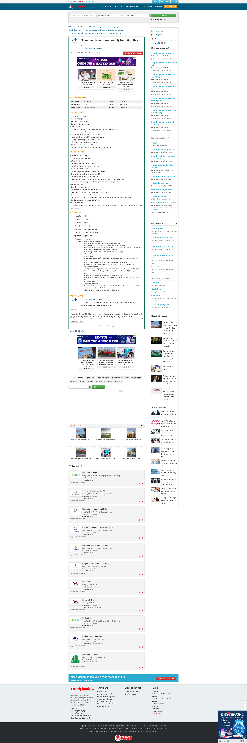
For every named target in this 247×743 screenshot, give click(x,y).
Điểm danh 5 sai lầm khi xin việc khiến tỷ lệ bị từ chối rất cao (168, 432)
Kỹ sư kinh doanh (89, 600)
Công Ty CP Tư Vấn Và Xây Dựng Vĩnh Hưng (162, 241)
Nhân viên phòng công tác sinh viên (163, 176)
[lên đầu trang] (245, 705)
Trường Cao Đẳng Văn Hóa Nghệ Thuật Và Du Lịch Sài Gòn (163, 171)
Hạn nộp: (111, 108)
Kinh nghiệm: (76, 104)
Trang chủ (90, 2)
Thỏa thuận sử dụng (78, 711)
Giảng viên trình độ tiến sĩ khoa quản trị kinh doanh (163, 87)
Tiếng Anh (72, 381)
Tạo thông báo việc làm (106, 701)
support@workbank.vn (159, 703)
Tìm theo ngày (99, 387)
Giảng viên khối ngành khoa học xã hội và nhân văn (163, 157)
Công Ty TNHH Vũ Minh (158, 285)
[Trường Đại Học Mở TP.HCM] (74, 40)
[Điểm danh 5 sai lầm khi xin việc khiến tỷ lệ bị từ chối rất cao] (155, 431)
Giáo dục (90, 381)
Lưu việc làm (158, 31)
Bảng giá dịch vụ (104, 706)
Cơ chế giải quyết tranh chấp (81, 718)
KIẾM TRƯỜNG (165, 1)
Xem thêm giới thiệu (77, 321)
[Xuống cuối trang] (245, 709)
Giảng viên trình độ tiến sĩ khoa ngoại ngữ (164, 64)
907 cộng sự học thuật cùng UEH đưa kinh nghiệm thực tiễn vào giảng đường (95, 27)
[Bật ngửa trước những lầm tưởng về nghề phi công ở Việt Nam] (155, 480)
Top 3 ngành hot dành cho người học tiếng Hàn (168, 442)
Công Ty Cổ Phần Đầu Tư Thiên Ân (161, 279)
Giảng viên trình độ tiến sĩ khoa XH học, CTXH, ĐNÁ (163, 75)
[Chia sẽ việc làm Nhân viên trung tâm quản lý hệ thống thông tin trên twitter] (82, 331)
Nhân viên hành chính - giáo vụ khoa (163, 203)
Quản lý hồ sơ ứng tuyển (106, 697)
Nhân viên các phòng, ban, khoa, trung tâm (162, 166)
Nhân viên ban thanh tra (159, 183)
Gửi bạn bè (158, 35)
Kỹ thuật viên (87, 618)
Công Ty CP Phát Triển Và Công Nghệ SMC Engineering (164, 232)
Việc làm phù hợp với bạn (107, 704)
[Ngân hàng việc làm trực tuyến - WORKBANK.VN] (77, 6)
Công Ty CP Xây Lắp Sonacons (160, 307)
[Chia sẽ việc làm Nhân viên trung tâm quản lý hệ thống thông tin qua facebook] (76, 331)
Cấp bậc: (111, 101)
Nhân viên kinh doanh (90, 654)
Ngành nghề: (76, 108)
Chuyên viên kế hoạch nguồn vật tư (95, 563)
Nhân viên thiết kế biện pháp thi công (96, 545)
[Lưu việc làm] (140, 484)
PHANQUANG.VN (132, 692)
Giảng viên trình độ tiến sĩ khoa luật (163, 53)
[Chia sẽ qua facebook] (245, 701)
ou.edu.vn (73, 309)
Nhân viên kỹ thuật (89, 472)
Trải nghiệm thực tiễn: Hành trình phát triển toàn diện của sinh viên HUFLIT (95, 33)
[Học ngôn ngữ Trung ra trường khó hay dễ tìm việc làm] (155, 499)
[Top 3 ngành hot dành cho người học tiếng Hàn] (155, 440)
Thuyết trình (81, 381)
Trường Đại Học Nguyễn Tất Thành (161, 152)
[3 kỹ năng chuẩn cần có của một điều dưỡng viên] (155, 462)
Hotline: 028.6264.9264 (77, 2)
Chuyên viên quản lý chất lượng (94, 491)
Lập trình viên (90, 378)
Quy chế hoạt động (77, 713)
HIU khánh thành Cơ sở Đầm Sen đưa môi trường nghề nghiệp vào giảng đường (96, 30)
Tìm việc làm (105, 7)
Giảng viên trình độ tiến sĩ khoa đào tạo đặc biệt (163, 123)
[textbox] (84, 15)
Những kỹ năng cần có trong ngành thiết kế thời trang (168, 491)
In (155, 39)
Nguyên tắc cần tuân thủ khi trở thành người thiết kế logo (168, 423)
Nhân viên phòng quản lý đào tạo (162, 149)
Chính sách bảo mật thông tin (81, 715)
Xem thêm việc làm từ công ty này (106, 326)
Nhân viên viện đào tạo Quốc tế (162, 190)
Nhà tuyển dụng (169, 7)
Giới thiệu (74, 708)
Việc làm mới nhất (75, 466)
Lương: (110, 104)
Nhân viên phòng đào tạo (159, 196)
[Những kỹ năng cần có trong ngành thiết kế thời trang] (155, 490)
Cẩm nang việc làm (131, 7)
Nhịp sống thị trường (159, 316)
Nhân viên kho (87, 582)
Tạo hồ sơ (117, 7)
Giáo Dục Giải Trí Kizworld (159, 146)
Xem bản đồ (156, 709)
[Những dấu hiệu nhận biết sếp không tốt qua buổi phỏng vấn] (155, 413)
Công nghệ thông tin (102, 378)
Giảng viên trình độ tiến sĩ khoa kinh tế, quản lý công (163, 111)
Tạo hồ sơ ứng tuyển (105, 694)
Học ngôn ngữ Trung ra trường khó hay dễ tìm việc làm (168, 500)
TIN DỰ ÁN (155, 1)
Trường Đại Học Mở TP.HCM (159, 56)
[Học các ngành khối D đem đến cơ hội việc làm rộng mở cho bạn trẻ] (155, 450)
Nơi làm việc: (76, 101)
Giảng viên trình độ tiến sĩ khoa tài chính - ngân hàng (163, 99)
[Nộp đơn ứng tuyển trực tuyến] (142, 484)
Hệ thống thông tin (116, 378)
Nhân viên (154, 143)
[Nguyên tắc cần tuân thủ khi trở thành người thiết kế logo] (155, 422)
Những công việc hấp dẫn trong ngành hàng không (168, 472)
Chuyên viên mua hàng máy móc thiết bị (97, 527)
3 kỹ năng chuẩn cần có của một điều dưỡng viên (169, 463)
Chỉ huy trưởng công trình (92, 636)
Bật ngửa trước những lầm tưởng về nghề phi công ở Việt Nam (168, 481)
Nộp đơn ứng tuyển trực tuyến (133, 53)
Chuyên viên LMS (101, 381)
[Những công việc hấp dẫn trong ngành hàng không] (155, 471)
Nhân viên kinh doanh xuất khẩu (94, 509)
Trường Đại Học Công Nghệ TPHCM (161, 179)
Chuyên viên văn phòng (115, 381)
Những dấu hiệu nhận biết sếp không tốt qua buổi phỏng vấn (168, 414)
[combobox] (110, 15)
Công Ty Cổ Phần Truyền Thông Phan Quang (95, 728)
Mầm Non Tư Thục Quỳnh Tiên (160, 212)
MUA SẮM (174, 1)
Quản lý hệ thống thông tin (133, 378)
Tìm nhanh (163, 15)
